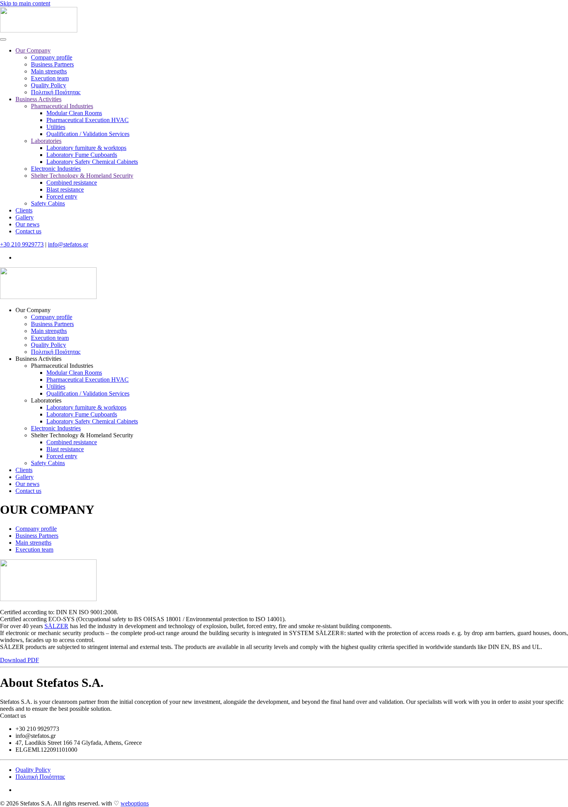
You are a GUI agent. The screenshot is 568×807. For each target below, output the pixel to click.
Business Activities (38, 99)
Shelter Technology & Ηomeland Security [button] (82, 435)
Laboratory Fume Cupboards (81, 154)
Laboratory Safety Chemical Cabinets (92, 161)
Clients (23, 210)
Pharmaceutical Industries (62, 106)
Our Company (33, 50)
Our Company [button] (33, 310)
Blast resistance (65, 189)
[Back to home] (38, 30)
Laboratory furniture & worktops (86, 147)
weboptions (135, 803)
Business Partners (52, 64)
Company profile (51, 57)
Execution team (50, 78)
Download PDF (19, 660)
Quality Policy (48, 85)
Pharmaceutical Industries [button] (62, 365)
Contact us (28, 231)
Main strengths (49, 71)
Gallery (24, 217)
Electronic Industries (56, 168)
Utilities (55, 127)
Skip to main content (25, 3)
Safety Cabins (48, 203)
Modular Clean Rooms (74, 113)
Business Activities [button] (38, 358)
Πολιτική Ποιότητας (55, 92)
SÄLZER (56, 626)
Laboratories (46, 141)
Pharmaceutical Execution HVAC (87, 120)
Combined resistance (71, 182)
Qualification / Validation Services (87, 134)
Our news (27, 224)
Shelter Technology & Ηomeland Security (82, 175)
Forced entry (61, 196)
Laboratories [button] (46, 400)
